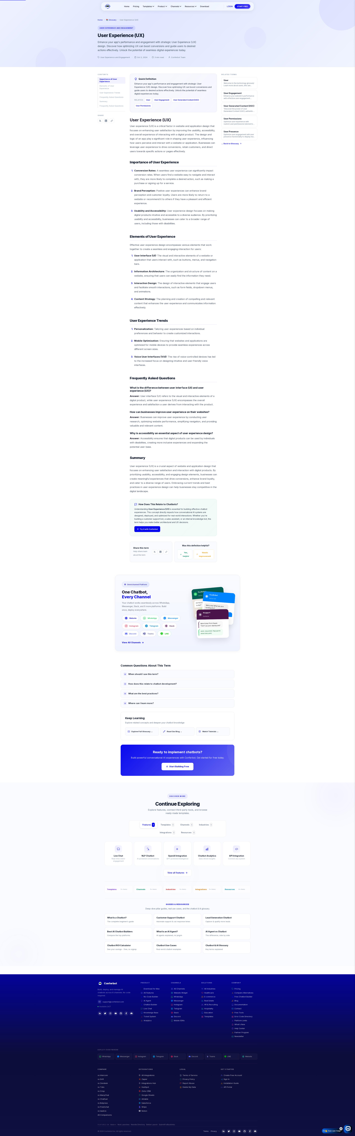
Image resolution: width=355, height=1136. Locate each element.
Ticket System (150, 1016)
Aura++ (113, 1125)
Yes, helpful (186, 554)
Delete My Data (189, 1087)
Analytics (148, 1020)
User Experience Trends (110, 93)
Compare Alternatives (243, 993)
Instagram (133, 626)
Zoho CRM (146, 1091)
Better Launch (152, 1125)
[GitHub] (121, 1013)
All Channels (179, 989)
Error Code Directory (243, 1016)
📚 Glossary (111, 20)
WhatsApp (152, 618)
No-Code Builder (151, 997)
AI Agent (147, 1001)
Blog (236, 1001)
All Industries (209, 989)
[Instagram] (110, 1013)
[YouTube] (115, 1013)
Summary (103, 101)
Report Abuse (188, 1083)
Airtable (145, 1099)
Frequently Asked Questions (111, 97)
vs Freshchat (103, 1107)
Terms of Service (190, 1075)
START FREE (242, 6)
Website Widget (180, 993)
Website (132, 618)
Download (204, 6)
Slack (171, 626)
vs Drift (101, 1079)
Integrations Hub (149, 1083)
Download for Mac (152, 989)
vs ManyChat (103, 1095)
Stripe (144, 1107)
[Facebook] (126, 1013)
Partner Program (241, 1032)
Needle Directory (138, 1125)
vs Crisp (101, 1091)
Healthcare (209, 993)
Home (126, 6)
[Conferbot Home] (108, 6)
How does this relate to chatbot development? (152, 683)
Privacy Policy (189, 1079)
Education (208, 1012)
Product (161, 6)
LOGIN (230, 6)
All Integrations (148, 1075)
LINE (167, 634)
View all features (176, 873)
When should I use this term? (143, 674)
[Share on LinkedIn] (105, 120)
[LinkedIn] (100, 1013)
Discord (132, 634)
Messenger (173, 618)
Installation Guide (231, 1083)
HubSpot (145, 1087)
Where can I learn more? (141, 703)
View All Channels (131, 642)
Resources (189, 6)
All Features (149, 993)
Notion (144, 1111)
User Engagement (161, 100)
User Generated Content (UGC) (186, 100)
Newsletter (239, 1036)
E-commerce (209, 997)
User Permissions (143, 106)
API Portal (228, 1087)
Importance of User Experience (108, 80)
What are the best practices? (143, 693)
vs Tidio (101, 1087)
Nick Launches (124, 1125)
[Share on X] (100, 120)
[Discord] (131, 1013)
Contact (237, 1008)
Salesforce (146, 1103)
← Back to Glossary (230, 143)
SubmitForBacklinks (167, 1125)
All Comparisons (105, 1115)
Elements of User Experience (107, 87)
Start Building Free (179, 766)
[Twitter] (105, 1013)
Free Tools (239, 1012)
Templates (147, 6)
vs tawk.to (102, 1111)
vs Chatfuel (103, 1099)
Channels (175, 6)
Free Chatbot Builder (243, 997)
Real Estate (209, 1001)
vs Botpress (103, 1103)
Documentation (241, 1004)
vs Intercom (103, 1075)
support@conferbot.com (113, 1002)
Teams (150, 634)
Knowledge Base (151, 1012)
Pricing (136, 6)
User (148, 100)
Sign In (227, 1079)
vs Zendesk (103, 1083)
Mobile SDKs (179, 1020)
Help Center (239, 1028)
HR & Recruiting (211, 1004)
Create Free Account (233, 1075)
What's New (239, 1024)
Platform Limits (240, 1020)
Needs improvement (205, 554)
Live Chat (148, 1008)
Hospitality (208, 1008)
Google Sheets (148, 1095)
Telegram (153, 626)
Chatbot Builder (150, 1004)
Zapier (144, 1079)
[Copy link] (111, 120)
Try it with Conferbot (149, 529)
